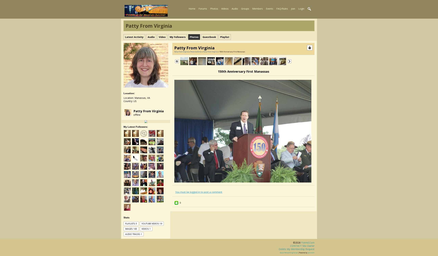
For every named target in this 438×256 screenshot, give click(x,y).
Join (293, 8)
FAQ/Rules (282, 8)
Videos (225, 8)
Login (301, 8)
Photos (214, 8)
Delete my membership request (296, 249)
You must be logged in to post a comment (198, 192)
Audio (235, 8)
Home (192, 8)
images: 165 (131, 228)
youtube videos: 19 (151, 223)
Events (269, 8)
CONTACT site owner (302, 245)
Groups (245, 8)
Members (257, 8)
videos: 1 (146, 228)
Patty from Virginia (148, 111)
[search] (309, 9)
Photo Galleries (196, 52)
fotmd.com (307, 242)
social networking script (289, 253)
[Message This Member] (146, 121)
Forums (202, 8)
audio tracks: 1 (133, 234)
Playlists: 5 (131, 223)
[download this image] (309, 47)
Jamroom (311, 253)
